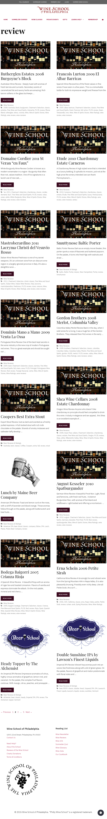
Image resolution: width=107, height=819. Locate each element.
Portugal (33, 368)
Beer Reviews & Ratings (68, 269)
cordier (44, 192)
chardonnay (31, 192)
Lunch (47, 526)
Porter (95, 272)
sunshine (88, 691)
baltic (61, 272)
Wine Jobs (60, 751)
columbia (96, 348)
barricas (72, 107)
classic (47, 107)
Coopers (29, 446)
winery (75, 200)
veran (3, 197)
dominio (37, 366)
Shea (58, 438)
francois (77, 110)
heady (23, 697)
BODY (65, 688)
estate (59, 194)
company (32, 526)
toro (67, 112)
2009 (61, 107)
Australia (11, 107)
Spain (101, 110)
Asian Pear (68, 433)
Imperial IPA (89, 688)
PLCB (37, 110)
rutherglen (9, 112)
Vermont (95, 691)
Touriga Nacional (22, 371)
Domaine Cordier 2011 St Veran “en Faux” (22, 160)
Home (6, 19)
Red (8, 371)
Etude (64, 194)
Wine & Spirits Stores (37, 112)
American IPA (8, 526)
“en (4, 192)
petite (97, 602)
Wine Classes (36, 19)
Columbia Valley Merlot (77, 351)
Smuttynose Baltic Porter (79, 242)
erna (82, 602)
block (18, 107)
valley (91, 353)
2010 (61, 192)
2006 (61, 602)
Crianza (45, 606)
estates (3, 110)
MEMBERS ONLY (56, 2)
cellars (75, 433)
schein (68, 604)
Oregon (91, 435)
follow (38, 526)
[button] (101, 813)
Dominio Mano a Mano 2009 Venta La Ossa (25, 334)
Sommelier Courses (19, 19)
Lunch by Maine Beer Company (19, 495)
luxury (90, 194)
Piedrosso (17, 286)
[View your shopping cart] (103, 19)
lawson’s (70, 691)
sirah (73, 604)
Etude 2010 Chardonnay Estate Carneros (77, 160)
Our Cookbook (61, 754)
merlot (75, 353)
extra (35, 446)
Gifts (65, 19)
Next (29, 712)
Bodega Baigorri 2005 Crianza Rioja (19, 574)
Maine (3, 529)
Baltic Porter (68, 272)
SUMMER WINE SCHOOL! (80, 2)
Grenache (30, 110)
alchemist (7, 697)
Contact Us (11, 737)
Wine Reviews (8, 105)
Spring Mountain (82, 604)
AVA (65, 602)
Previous (6, 712)
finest (71, 110)
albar (66, 107)
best (10, 366)
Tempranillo (61, 112)
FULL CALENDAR (24, 2)
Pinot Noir (79, 520)
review (42, 110)
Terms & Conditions (14, 757)
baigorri (11, 606)
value (45, 194)
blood (20, 526)
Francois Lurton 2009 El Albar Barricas (78, 76)
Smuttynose (61, 274)
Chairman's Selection (36, 107)
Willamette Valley (72, 438)
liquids (76, 691)
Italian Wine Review (22, 284)
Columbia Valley (62, 351)
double (76, 688)
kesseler (72, 520)
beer (15, 526)
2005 (5, 606)
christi (26, 281)
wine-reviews (21, 115)
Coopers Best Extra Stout (23, 416)
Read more (7, 100)
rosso (34, 286)
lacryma (38, 284)
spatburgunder (62, 522)
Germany (65, 520)
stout (48, 446)
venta (31, 371)
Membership (93, 19)
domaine (4, 194)
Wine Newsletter (62, 734)
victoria (21, 112)
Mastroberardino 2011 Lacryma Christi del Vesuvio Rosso (25, 247)
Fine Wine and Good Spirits (17, 110)
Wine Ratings (94, 112)
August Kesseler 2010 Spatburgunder (75, 486)
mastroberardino (7, 286)
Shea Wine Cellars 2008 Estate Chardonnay (77, 401)
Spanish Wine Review (12, 611)
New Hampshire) (86, 272)
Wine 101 (59, 741)
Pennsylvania (97, 194)
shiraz (16, 112)
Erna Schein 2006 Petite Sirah (78, 570)
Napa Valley (89, 602)
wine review (11, 115)
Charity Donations (14, 753)
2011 (8, 192)
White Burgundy (16, 197)
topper (11, 700)
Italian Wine (10, 284)
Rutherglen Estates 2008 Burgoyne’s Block (22, 76)
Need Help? (11, 743)
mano (18, 368)
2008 (5, 107)
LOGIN (67, 2)
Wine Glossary (61, 748)
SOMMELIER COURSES (40, 2)
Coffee (22, 446)
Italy (32, 284)
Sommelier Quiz (62, 744)
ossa (23, 368)
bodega (17, 606)
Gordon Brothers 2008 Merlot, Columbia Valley (77, 320)
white (8, 197)
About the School (14, 747)
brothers (67, 348)
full (82, 110)
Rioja (37, 608)
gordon (64, 353)
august (66, 517)
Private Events (52, 19)
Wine (27, 112)
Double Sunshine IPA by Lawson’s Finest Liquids (77, 657)
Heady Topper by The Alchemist (19, 666)
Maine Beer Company (14, 529)
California (71, 602)
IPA (42, 526)
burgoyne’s (24, 107)
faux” (9, 194)
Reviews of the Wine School (17, 750)
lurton (86, 110)
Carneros (67, 192)
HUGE (70, 353)
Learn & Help (76, 19)
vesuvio (39, 286)
